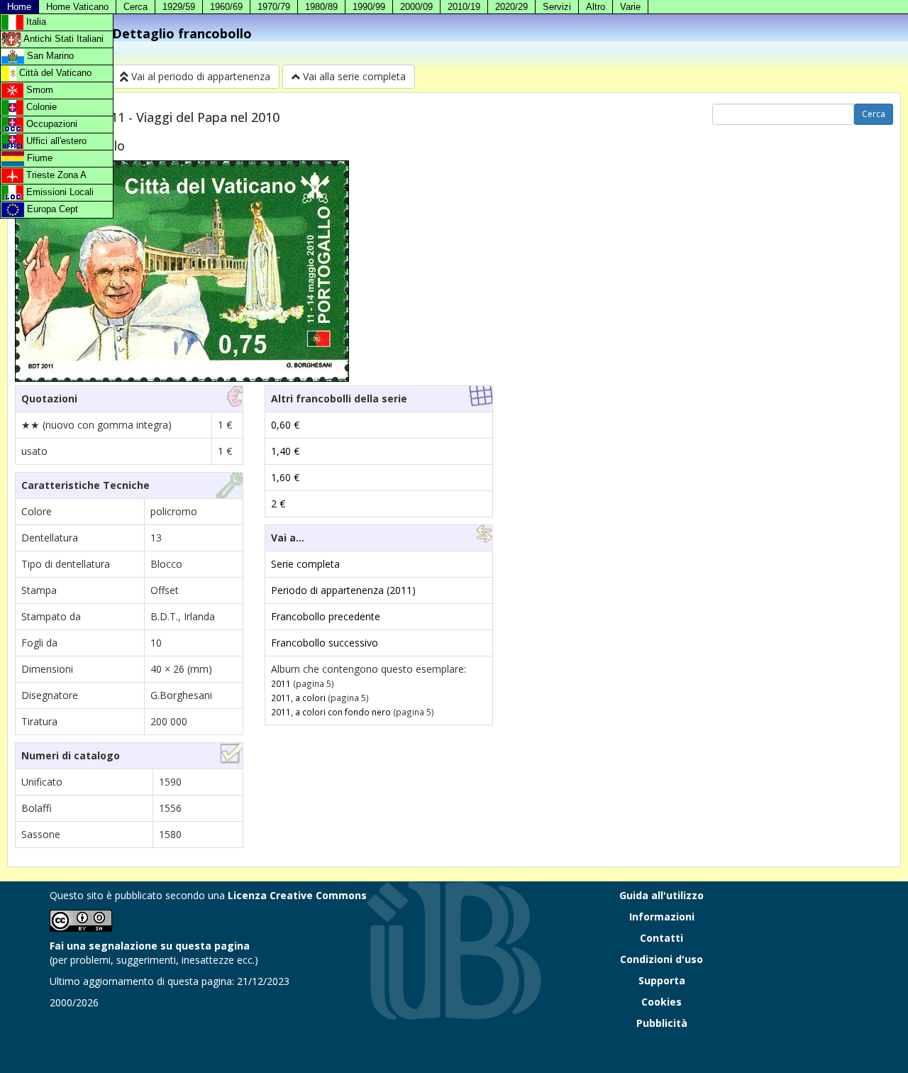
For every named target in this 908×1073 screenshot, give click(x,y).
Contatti (661, 938)
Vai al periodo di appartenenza (199, 76)
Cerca (135, 6)
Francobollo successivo (324, 642)
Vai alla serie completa (353, 76)
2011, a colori (298, 697)
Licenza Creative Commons (297, 895)
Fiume (38, 158)
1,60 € (285, 477)
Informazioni (661, 916)
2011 (281, 683)
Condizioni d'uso (661, 959)
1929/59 (178, 6)
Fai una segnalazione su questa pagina (150, 945)
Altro (595, 6)
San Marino (49, 55)
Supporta (661, 980)
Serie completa (305, 564)
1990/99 (369, 6)
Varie (630, 6)
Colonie (40, 106)
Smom (38, 89)
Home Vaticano (77, 6)
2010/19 (464, 6)
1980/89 (321, 6)
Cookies (661, 1001)
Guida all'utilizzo (661, 895)
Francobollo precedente (325, 616)
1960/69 (226, 6)
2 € (278, 503)
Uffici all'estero (55, 141)
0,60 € (285, 424)
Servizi (557, 6)
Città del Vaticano (54, 72)
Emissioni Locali (58, 192)
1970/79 (274, 6)
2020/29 (511, 6)
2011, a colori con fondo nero (331, 711)
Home (19, 6)
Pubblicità (661, 1023)
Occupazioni (50, 124)
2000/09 (416, 6)
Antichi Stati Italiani (62, 38)
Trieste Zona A (55, 175)
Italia (34, 21)
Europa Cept (51, 209)
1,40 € (285, 451)
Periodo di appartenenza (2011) (343, 590)
